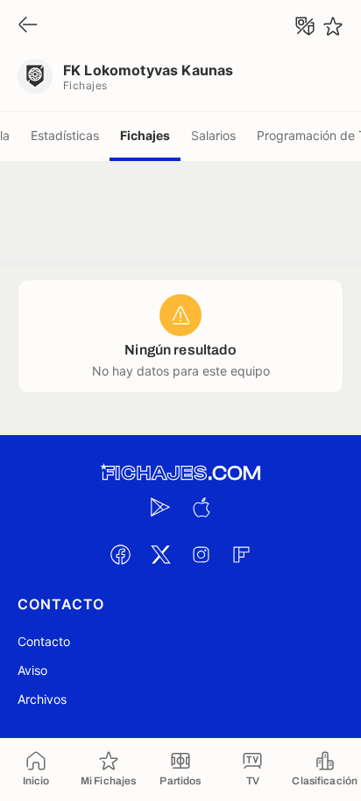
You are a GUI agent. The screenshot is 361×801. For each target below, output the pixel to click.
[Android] (160, 507)
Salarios (213, 135)
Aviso (32, 670)
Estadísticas (65, 135)
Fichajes (145, 135)
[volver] (28, 26)
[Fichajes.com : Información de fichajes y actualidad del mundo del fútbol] (180, 473)
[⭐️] (332, 26)
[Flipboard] (241, 554)
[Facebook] (120, 554)
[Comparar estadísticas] (304, 26)
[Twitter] (160, 554)
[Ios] (201, 507)
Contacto (44, 641)
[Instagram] (201, 554)
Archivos (42, 699)
